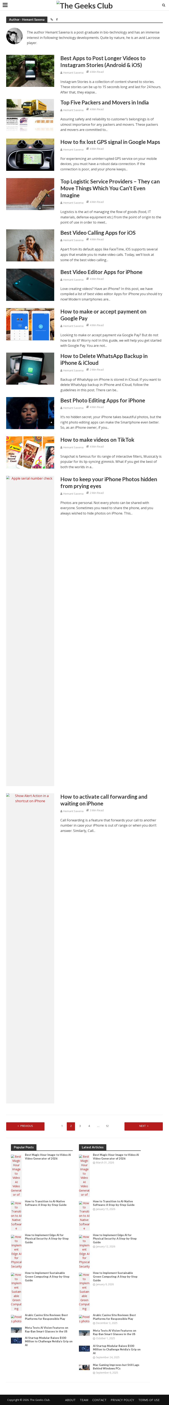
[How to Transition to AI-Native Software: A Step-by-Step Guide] (16, 1215)
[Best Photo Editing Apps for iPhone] (30, 412)
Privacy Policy (122, 1400)
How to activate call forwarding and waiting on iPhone (103, 800)
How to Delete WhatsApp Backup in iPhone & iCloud (104, 359)
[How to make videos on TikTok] (30, 452)
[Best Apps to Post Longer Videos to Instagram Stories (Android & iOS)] (30, 70)
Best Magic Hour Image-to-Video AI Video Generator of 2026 (48, 1156)
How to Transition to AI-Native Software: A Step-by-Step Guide (46, 1203)
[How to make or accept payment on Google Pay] (30, 324)
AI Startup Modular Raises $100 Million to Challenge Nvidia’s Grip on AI (49, 1341)
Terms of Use (149, 1400)
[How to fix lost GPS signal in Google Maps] (30, 154)
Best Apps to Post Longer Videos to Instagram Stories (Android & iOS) (103, 61)
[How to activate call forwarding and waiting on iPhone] (30, 948)
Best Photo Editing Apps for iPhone (102, 400)
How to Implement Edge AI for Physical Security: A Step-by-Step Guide (47, 1238)
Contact (99, 1400)
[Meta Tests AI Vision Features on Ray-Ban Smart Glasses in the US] (16, 1330)
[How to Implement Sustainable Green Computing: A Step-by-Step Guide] (16, 1291)
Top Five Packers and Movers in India (104, 102)
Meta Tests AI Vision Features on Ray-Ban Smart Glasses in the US (46, 1329)
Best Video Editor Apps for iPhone (101, 272)
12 (107, 1126)
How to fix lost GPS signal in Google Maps (110, 142)
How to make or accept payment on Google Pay (103, 315)
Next (142, 1126)
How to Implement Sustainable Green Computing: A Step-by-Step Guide (47, 1276)
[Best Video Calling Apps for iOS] (30, 245)
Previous (26, 1126)
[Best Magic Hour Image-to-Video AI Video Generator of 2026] (16, 1175)
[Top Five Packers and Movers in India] (30, 115)
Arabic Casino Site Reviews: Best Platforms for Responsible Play (46, 1316)
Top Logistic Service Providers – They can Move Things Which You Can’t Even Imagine (110, 188)
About (70, 1400)
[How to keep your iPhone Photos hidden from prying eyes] (30, 630)
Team (84, 1400)
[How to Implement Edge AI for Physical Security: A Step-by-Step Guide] (16, 1251)
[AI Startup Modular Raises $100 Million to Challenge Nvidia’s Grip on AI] (16, 1340)
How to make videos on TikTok (97, 439)
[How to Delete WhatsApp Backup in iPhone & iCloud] (30, 368)
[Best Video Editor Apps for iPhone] (30, 284)
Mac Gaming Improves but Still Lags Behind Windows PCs (116, 1366)
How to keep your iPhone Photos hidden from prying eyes (108, 482)
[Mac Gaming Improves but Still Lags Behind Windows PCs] (84, 1367)
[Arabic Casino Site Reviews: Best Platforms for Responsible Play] (16, 1319)
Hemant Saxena (73, 72)
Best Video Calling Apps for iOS (98, 232)
